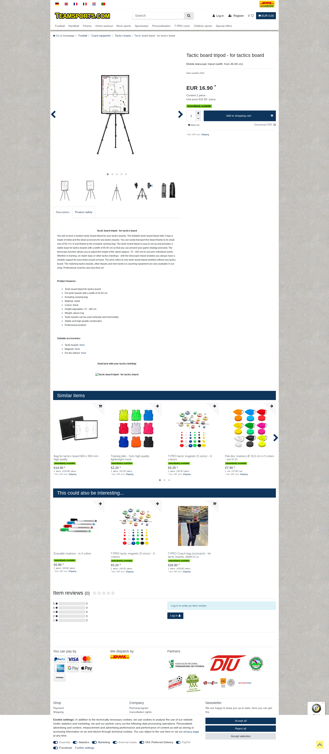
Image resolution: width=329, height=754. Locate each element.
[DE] (57, 4)
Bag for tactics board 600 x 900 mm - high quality (77, 458)
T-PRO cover (182, 26)
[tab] (62, 212)
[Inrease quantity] (198, 113)
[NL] (94, 4)
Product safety (83, 212)
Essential (64, 742)
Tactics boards (122, 35)
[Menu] (323, 704)
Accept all (241, 720)
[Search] (189, 15)
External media (128, 742)
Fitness (87, 26)
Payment (58, 707)
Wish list (194, 125)
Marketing (104, 742)
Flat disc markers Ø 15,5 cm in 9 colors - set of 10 (249, 458)
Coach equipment (101, 35)
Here (82, 345)
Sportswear (142, 26)
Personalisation (161, 26)
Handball (73, 26)
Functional (65, 747)
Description (62, 212)
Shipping (205, 134)
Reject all (240, 728)
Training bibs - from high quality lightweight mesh (130, 458)
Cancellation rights (140, 711)
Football (60, 26)
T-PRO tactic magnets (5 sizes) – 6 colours (190, 458)
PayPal (186, 742)
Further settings (84, 747)
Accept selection (241, 736)
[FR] (75, 4)
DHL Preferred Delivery (159, 742)
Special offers (224, 26)
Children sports (203, 26)
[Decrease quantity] (198, 118)
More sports (124, 26)
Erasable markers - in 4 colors (72, 553)
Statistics (84, 742)
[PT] (103, 4)
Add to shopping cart (238, 115)
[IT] (85, 4)
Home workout (104, 26)
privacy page (191, 731)
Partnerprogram (139, 707)
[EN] (66, 4)
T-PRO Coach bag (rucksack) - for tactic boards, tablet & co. (189, 555)
